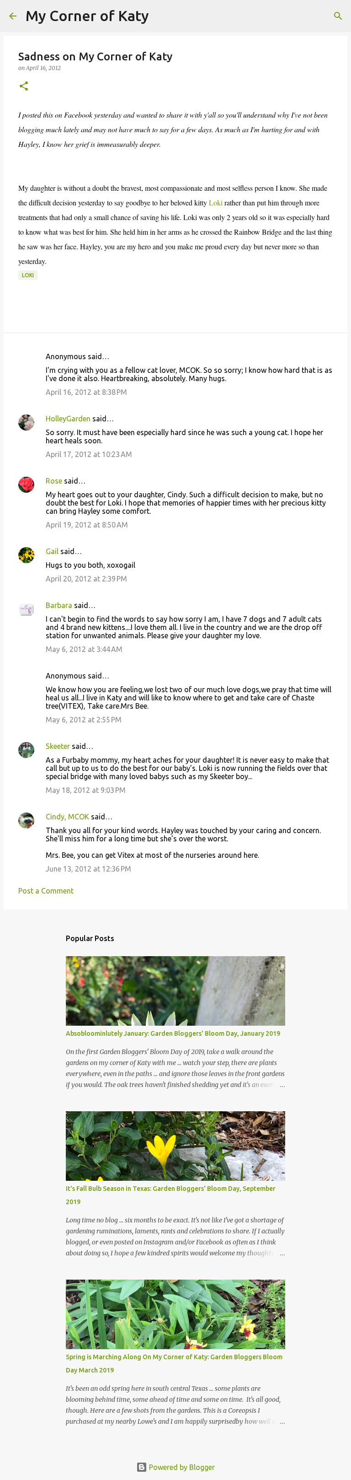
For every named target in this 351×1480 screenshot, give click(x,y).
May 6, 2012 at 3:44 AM (84, 649)
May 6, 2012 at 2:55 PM (84, 720)
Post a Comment (46, 891)
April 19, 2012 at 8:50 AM (87, 525)
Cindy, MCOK (67, 817)
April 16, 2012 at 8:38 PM (86, 392)
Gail (52, 551)
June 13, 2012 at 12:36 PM (88, 869)
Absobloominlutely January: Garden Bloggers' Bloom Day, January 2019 (173, 1033)
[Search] (161, 16)
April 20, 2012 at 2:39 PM (86, 579)
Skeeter (58, 746)
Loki (216, 202)
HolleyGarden (68, 418)
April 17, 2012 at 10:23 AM (89, 454)
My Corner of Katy (87, 15)
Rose (54, 481)
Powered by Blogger (181, 1467)
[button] (23, 87)
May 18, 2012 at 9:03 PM (86, 790)
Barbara (59, 605)
